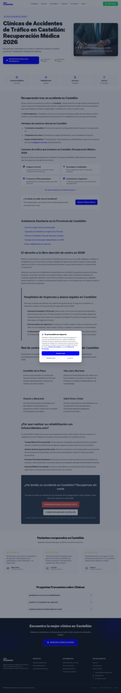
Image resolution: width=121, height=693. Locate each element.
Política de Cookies (54, 347)
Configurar (70, 358)
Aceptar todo (60, 353)
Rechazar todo (51, 358)
